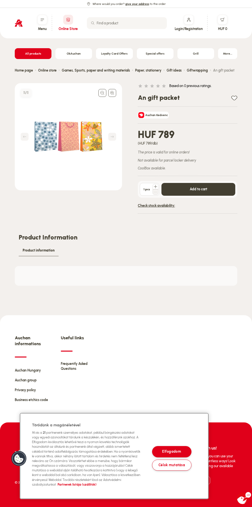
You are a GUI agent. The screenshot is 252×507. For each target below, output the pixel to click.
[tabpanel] (126, 276)
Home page (24, 70)
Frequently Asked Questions (74, 366)
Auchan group (26, 380)
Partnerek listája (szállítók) (77, 484)
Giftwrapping (197, 70)
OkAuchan (74, 53)
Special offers (155, 53)
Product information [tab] (39, 250)
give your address (137, 4)
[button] (19, 458)
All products (33, 53)
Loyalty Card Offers (114, 53)
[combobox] (127, 23)
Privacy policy (25, 390)
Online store (47, 70)
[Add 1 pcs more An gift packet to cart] (155, 186)
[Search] (93, 23)
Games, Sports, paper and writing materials (96, 70)
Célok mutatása (171, 465)
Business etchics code (31, 400)
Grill (196, 53)
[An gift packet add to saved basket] (234, 98)
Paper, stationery (148, 70)
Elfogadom (171, 451)
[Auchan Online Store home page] (19, 23)
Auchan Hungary (28, 370)
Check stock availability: (156, 206)
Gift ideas (174, 70)
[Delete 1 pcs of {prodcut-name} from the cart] (155, 192)
